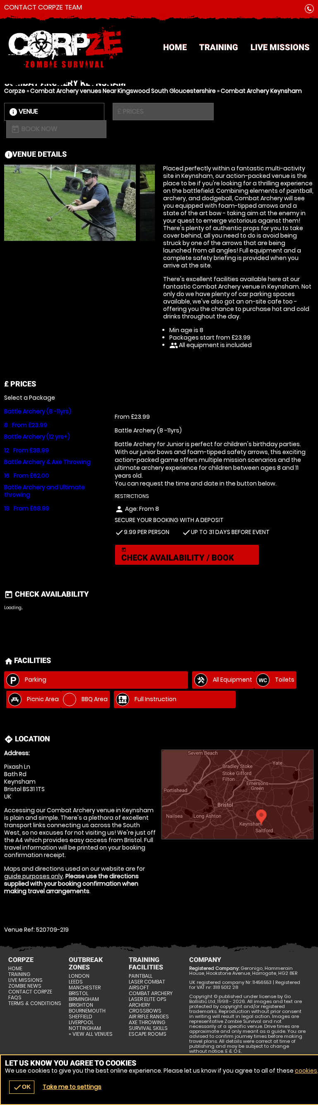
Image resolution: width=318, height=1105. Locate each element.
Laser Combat (147, 982)
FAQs (15, 998)
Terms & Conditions (34, 1003)
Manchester (85, 988)
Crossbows (145, 1011)
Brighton (81, 1005)
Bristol (78, 993)
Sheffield (80, 1017)
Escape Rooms (147, 1034)
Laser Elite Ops (147, 999)
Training (218, 47)
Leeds (76, 982)
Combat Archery (151, 993)
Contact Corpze (30, 992)
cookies (306, 1070)
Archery (139, 1005)
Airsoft (139, 988)
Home (175, 47)
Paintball (140, 976)
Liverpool (81, 1022)
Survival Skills (148, 1028)
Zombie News (24, 986)
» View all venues (91, 1034)
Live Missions (280, 47)
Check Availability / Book (177, 555)
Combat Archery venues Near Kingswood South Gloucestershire (123, 91)
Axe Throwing (147, 1022)
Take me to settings (72, 1087)
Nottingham (85, 1028)
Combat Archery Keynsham (261, 91)
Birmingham (84, 999)
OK (22, 1087)
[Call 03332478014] (309, 10)
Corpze (14, 91)
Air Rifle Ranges (149, 1017)
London (79, 976)
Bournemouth (87, 1011)
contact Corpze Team (43, 7)
